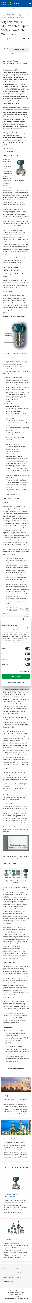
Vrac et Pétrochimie (11, 1139)
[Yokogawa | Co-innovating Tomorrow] (6, 3)
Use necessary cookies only (16, 682)
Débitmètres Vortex (11, 1239)
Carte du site (16, 1296)
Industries (6, 1269)
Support (19, 1277)
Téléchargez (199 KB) (19, 50)
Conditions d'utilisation (16, 1291)
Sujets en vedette (8, 1277)
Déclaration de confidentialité (16, 1292)
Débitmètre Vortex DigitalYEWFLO (11, 1195)
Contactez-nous (8, 1281)
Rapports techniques (8, 12)
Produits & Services (9, 1273)
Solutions (20, 1269)
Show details (23, 671)
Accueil (3, 9)
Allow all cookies (16, 676)
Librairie (9, 9)
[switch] (27, 654)
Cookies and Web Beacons (16, 1294)
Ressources (16, 9)
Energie (6, 1096)
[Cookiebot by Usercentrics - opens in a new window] (23, 619)
